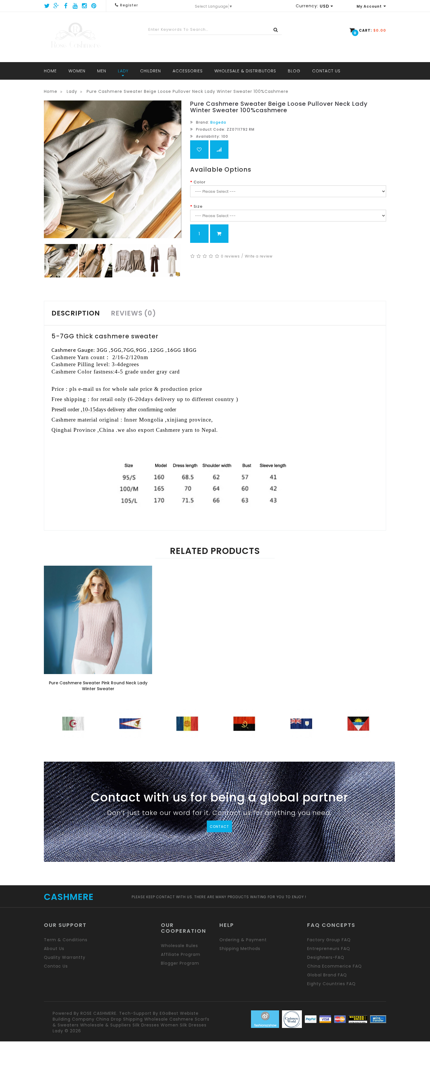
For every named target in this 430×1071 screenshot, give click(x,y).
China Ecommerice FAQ (334, 966)
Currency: (307, 6)
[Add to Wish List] (199, 149)
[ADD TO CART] (219, 233)
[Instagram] (84, 6)
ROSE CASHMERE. (99, 1013)
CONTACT (219, 826)
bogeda (218, 122)
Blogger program (180, 963)
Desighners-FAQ (325, 957)
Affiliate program (180, 954)
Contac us (56, 966)
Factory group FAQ (329, 940)
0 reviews (230, 256)
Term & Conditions (65, 940)
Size (198, 206)
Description (75, 313)
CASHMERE (69, 897)
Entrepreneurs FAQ (328, 948)
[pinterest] (94, 6)
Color (200, 182)
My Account (369, 6)
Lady (72, 91)
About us (54, 948)
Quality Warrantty (64, 957)
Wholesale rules (179, 946)
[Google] (56, 6)
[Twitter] (47, 6)
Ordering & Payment (243, 940)
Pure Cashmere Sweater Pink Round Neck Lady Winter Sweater (98, 686)
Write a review (259, 256)
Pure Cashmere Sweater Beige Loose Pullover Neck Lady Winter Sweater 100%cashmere (187, 91)
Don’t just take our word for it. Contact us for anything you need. (219, 813)
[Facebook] (66, 6)
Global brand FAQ (327, 975)
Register (129, 5)
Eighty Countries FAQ (331, 984)
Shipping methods (239, 948)
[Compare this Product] (219, 149)
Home (50, 91)
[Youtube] (75, 6)
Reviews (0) (133, 313)
